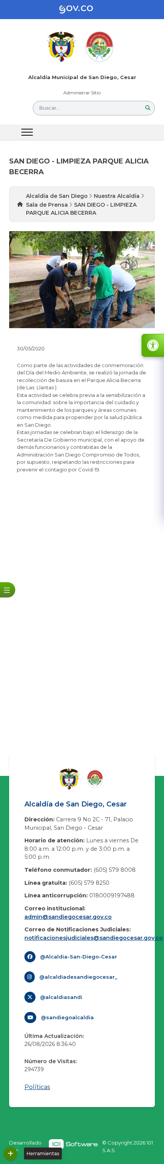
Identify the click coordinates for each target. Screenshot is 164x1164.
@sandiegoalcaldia (67, 1017)
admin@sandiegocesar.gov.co (68, 916)
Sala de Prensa (47, 204)
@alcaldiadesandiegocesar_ (78, 977)
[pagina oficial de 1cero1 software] (73, 1146)
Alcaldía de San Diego (57, 196)
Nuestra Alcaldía (117, 196)
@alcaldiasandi (61, 997)
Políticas (37, 1087)
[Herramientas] (10, 1153)
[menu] (27, 132)
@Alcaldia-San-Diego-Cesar (78, 957)
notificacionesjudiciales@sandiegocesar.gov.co (93, 937)
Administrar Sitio (82, 93)
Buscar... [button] (49, 108)
